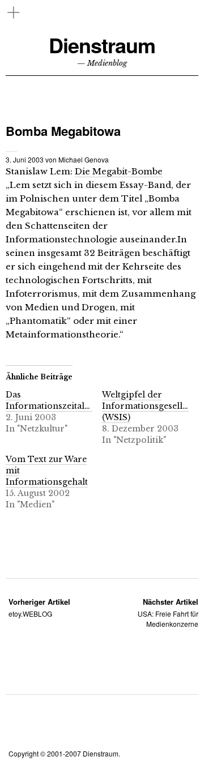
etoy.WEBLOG (39, 607)
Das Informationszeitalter (51, 400)
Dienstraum (102, 45)
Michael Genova (83, 159)
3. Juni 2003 (25, 159)
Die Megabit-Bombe (119, 171)
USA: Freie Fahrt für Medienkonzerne (168, 612)
